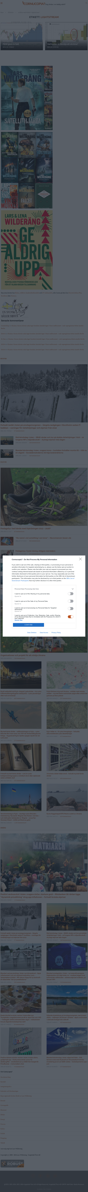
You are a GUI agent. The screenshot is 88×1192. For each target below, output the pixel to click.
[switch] (70, 593)
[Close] (81, 560)
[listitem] (44, 589)
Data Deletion (31, 632)
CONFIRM (29, 625)
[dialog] (44, 596)
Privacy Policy (56, 632)
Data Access (44, 632)
